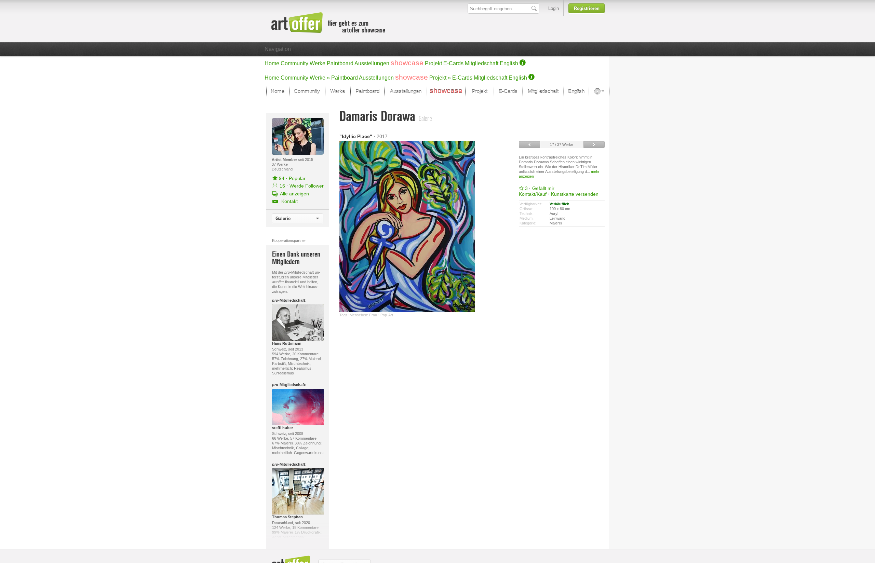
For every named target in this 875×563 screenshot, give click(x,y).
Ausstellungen (371, 63)
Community (294, 63)
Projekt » (440, 78)
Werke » (320, 78)
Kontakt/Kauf (533, 194)
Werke (317, 63)
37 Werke (280, 164)
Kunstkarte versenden (574, 194)
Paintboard (340, 63)
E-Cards (453, 63)
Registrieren (587, 8)
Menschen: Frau (363, 315)
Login (553, 8)
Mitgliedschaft (481, 63)
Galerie (283, 218)
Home (272, 63)
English (509, 63)
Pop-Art (386, 315)
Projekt (433, 63)
